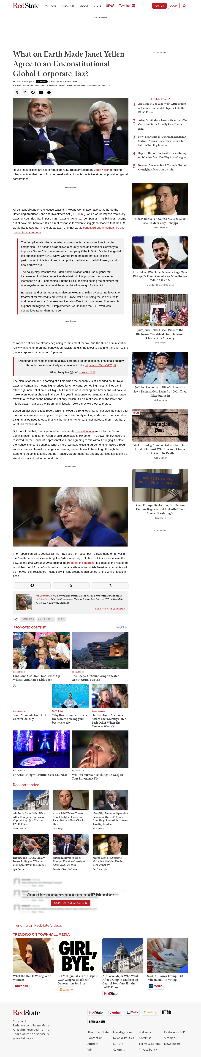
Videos (84, 5)
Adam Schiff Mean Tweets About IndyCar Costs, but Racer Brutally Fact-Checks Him (69, 818)
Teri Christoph (20, 828)
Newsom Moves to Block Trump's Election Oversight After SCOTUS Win (69, 861)
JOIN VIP (159, 5)
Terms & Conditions (151, 1044)
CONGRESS (28, 619)
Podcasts (68, 5)
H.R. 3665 (78, 214)
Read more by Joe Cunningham (109, 608)
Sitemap (169, 1038)
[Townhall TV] (127, 6)
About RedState (98, 1032)
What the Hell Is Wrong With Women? (32, 978)
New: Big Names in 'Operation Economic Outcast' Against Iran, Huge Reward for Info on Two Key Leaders (110, 818)
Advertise (145, 1038)
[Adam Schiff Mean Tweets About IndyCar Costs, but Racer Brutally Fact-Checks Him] (70, 799)
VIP (89, 1049)
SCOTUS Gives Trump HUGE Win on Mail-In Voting (166, 978)
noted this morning (83, 562)
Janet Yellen (101, 169)
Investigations (122, 1032)
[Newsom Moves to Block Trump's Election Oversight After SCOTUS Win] (70, 844)
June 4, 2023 (87, 372)
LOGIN (174, 5)
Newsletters (172, 1044)
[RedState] (26, 6)
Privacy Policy (148, 1049)
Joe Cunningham (25, 81)
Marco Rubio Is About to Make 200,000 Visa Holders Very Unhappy (109, 861)
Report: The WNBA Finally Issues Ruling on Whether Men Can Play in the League (29, 861)
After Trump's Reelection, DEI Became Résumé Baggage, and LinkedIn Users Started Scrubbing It (160, 509)
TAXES (61, 619)
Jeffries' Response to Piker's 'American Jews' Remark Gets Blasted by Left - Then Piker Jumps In (160, 391)
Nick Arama (98, 828)
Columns (119, 1049)
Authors (50, 5)
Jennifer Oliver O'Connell (65, 869)
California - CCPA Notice (176, 1032)
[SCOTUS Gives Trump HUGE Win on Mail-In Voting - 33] (167, 955)
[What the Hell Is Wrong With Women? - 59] (33, 955)
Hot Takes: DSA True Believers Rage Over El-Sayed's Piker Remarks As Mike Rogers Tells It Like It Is (160, 276)
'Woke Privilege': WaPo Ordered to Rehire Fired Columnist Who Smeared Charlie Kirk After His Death (160, 449)
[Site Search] (184, 6)
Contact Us (95, 1038)
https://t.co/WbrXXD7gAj (100, 365)
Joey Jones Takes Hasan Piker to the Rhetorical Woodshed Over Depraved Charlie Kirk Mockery (160, 334)
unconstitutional (85, 431)
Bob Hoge (58, 828)
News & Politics (123, 1038)
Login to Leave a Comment (70, 902)
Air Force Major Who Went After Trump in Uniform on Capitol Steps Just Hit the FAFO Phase (29, 818)
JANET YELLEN (45, 619)
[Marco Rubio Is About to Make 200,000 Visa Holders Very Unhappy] (110, 844)
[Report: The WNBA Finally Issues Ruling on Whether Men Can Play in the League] (31, 844)
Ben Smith (160, 517)
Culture (118, 1044)
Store (97, 5)
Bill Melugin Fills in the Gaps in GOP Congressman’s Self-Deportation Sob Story (78, 980)
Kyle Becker (19, 869)
